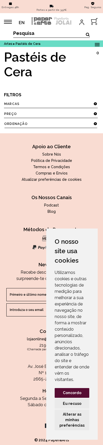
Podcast (51, 205)
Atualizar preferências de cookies (52, 179)
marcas (12, 104)
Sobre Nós (51, 154)
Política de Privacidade (51, 160)
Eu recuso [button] (72, 403)
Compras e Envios (52, 173)
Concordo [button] (72, 393)
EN (22, 22)
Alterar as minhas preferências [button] (72, 419)
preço (10, 114)
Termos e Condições (51, 167)
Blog (52, 211)
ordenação (16, 124)
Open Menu (97, 43)
